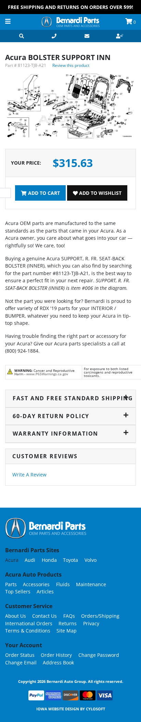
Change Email (21, 662)
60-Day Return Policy (51, 416)
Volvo (91, 560)
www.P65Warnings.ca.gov (47, 373)
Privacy (91, 623)
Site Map (66, 630)
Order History (56, 655)
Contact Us (44, 616)
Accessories (36, 584)
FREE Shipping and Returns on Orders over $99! (70, 7)
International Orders (28, 623)
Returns (68, 623)
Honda (49, 560)
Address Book (58, 662)
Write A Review (29, 474)
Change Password (98, 655)
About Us (15, 616)
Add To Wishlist (99, 193)
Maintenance (91, 584)
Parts (11, 584)
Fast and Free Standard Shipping (71, 398)
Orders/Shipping (100, 616)
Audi (30, 560)
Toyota (70, 560)
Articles (45, 591)
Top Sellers (17, 591)
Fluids (63, 584)
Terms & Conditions (27, 630)
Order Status (20, 655)
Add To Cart (43, 193)
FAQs (69, 616)
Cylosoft (95, 708)
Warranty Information (55, 433)
